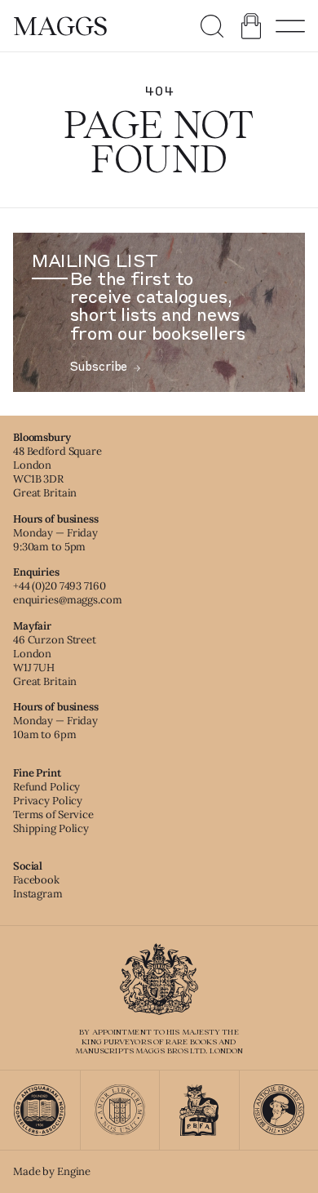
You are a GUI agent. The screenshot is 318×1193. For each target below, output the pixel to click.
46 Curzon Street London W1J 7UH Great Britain (54, 660)
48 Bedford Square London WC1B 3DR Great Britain (57, 472)
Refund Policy (46, 787)
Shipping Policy (51, 828)
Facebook (36, 880)
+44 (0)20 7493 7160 (59, 586)
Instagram (38, 894)
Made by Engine (52, 1171)
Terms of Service (53, 814)
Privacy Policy (47, 801)
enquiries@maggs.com (67, 600)
